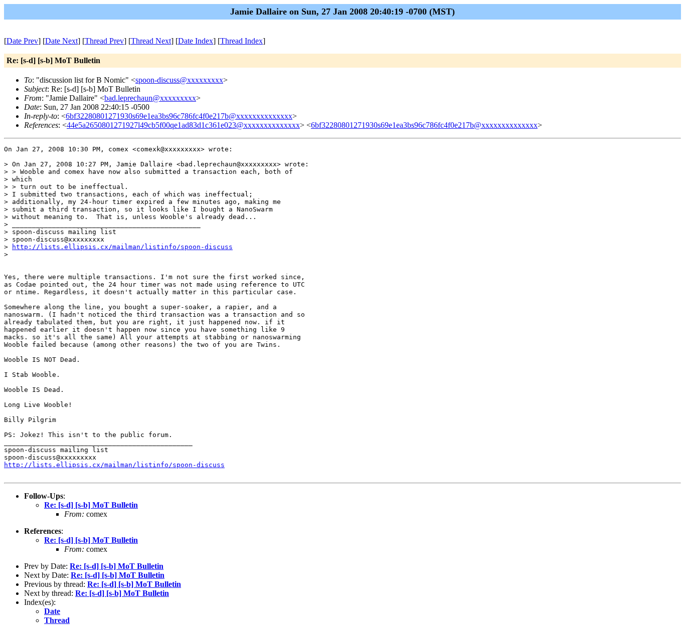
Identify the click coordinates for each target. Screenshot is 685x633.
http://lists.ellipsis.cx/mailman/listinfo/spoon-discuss (122, 247)
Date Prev (22, 41)
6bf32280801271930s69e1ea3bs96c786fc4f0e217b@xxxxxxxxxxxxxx (179, 116)
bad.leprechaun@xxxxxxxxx (150, 98)
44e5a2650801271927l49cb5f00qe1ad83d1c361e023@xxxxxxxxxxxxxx (183, 125)
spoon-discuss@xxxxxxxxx (179, 80)
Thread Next (151, 41)
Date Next (61, 41)
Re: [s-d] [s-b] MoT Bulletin (91, 505)
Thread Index (241, 41)
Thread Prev (104, 41)
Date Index (195, 41)
